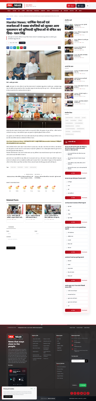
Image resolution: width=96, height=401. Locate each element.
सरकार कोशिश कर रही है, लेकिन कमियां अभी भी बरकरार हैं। (76, 163)
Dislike (17, 191)
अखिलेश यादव (70, 236)
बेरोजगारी (69, 261)
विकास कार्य (70, 276)
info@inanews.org (77, 346)
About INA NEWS (36, 339)
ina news (83, 117)
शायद (69, 185)
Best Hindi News (36, 348)
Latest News (87, 327)
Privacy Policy (60, 369)
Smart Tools (72, 327)
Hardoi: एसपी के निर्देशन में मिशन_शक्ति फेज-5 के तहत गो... (52, 216)
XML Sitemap (60, 378)
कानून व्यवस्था (70, 268)
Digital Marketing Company (47, 355)
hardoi (67, 120)
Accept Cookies (8, 396)
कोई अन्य (69, 247)
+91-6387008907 (77, 342)
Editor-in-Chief (46, 339)
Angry (39, 191)
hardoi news (13, 167)
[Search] (88, 6)
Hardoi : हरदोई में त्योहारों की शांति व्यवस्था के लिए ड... (33, 216)
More (80, 10)
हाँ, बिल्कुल (70, 182)
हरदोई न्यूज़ (15, 16)
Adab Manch (35, 351)
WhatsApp (83, 385)
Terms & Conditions (61, 367)
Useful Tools (35, 343)
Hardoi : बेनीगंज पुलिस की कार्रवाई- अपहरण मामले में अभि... (15, 216)
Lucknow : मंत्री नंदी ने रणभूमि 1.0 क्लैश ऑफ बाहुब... (80, 94)
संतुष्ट (69, 210)
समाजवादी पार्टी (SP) (71, 294)
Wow (53, 191)
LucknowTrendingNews (70, 128)
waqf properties (33, 167)
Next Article (37, 174)
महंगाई (69, 264)
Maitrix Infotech (51, 398)
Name (7, 231)
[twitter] (75, 393)
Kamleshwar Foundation (46, 348)
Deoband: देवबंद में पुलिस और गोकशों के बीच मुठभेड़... (80, 48)
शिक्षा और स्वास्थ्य (71, 272)
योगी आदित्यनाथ (71, 232)
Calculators (35, 345)
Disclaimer (59, 371)
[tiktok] (88, 393)
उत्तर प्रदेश (14, 10)
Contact (88, 1)
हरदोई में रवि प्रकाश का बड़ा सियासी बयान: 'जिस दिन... (80, 79)
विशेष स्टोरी (66, 10)
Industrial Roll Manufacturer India (37, 355)
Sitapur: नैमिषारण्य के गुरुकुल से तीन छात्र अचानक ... (81, 33)
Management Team (37, 341)
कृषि (76, 10)
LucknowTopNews (69, 123)
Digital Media (46, 345)
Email (36, 231)
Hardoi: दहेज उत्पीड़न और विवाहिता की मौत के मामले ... (80, 55)
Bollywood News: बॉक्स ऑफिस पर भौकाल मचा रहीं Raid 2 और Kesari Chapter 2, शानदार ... (20, 177)
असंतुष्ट (69, 214)
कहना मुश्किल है (71, 193)
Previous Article (29, 174)
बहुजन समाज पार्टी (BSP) (72, 298)
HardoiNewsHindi (80, 128)
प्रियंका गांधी (70, 244)
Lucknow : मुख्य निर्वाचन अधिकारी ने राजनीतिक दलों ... (81, 101)
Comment (8, 236)
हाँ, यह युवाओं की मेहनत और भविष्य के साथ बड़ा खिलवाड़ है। (76, 154)
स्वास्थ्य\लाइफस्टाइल (55, 10)
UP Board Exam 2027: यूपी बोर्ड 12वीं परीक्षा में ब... (80, 25)
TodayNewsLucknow (70, 126)
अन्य (68, 306)
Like (10, 191)
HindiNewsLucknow (69, 134)
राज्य (19, 10)
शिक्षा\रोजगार (36, 10)
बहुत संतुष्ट (69, 206)
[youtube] (85, 393)
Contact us (75, 385)
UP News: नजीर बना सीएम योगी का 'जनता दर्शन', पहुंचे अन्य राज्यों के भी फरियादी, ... (48, 177)
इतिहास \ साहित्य (29, 10)
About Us (76, 1)
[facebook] (71, 393)
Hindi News (68, 131)
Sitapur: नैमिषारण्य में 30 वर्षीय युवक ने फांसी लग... (81, 40)
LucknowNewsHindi (76, 131)
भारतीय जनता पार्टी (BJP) (72, 290)
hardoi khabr (20, 167)
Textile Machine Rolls (46, 352)
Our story (11, 365)
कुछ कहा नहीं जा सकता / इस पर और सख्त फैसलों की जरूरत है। (77, 168)
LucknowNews (73, 120)
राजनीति (23, 10)
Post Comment (11, 248)
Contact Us (45, 358)
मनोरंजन (48, 10)
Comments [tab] (11, 227)
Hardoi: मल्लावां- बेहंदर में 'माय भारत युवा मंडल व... (81, 86)
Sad (46, 191)
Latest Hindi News (69, 117)
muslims (26, 167)
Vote (74, 173)
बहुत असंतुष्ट (70, 217)
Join (86, 361)
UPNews (80, 120)
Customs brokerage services (37, 359)
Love (24, 191)
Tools (8, 10)
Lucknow (77, 126)
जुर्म (61, 10)
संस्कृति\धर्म (43, 10)
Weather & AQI (46, 343)
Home (7, 16)
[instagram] (78, 393)
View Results (84, 173)
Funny (31, 191)
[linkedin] (81, 393)
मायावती (69, 240)
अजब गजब (72, 10)
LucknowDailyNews (79, 123)
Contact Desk (80, 327)
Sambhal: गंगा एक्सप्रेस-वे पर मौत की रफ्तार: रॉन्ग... (81, 71)
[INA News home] (14, 6)
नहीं (68, 189)
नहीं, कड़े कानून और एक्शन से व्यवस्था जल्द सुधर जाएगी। (76, 159)
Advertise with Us (82, 1)
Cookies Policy (60, 373)
